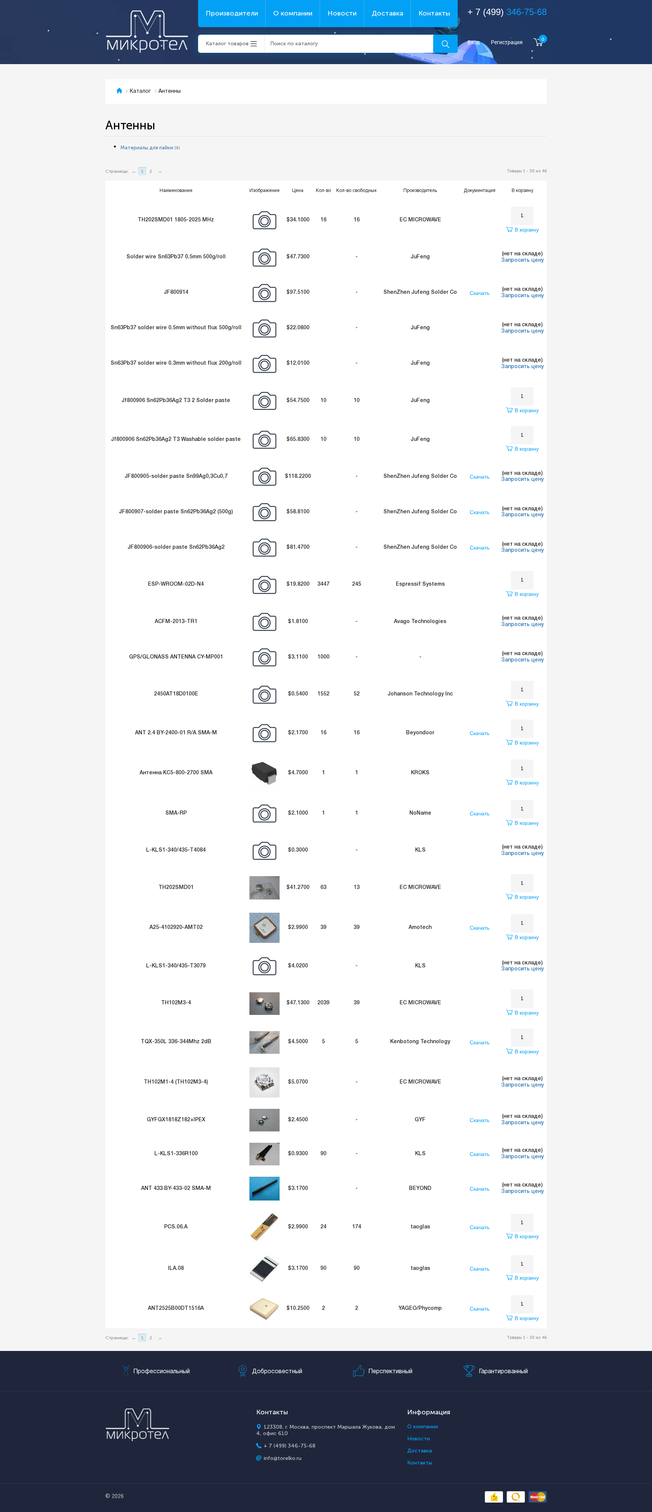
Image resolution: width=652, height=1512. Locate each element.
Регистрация (507, 42)
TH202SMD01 (176, 887)
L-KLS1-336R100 (176, 1153)
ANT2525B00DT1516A (176, 1308)
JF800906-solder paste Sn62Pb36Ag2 (176, 547)
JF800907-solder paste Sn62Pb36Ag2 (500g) (176, 512)
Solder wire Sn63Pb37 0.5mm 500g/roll (176, 257)
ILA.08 (176, 1268)
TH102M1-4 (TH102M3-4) (176, 1082)
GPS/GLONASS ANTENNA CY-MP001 (176, 657)
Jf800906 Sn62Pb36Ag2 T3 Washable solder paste (176, 439)
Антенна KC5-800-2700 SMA (176, 773)
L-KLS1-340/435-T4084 (176, 850)
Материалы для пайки (150, 147)
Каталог (140, 91)
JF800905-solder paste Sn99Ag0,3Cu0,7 (176, 476)
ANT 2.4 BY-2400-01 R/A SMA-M (176, 733)
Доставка (387, 13)
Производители (232, 13)
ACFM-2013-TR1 (176, 621)
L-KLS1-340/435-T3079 (176, 966)
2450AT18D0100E (176, 694)
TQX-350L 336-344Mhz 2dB (176, 1041)
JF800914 (176, 292)
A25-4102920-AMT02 (176, 927)
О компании (292, 13)
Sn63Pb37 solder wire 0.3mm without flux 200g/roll (176, 363)
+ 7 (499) (507, 12)
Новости (342, 13)
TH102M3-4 (176, 1003)
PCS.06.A (176, 1227)
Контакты (434, 13)
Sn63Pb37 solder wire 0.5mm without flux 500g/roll (176, 327)
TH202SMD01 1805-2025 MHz (176, 220)
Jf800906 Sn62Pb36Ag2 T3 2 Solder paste (175, 400)
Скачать (479, 293)
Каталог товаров (227, 43)
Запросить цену (522, 260)
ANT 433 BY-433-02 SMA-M (176, 1188)
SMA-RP (176, 813)
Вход (473, 42)
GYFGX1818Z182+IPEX (176, 1119)
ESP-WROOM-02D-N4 (176, 584)
